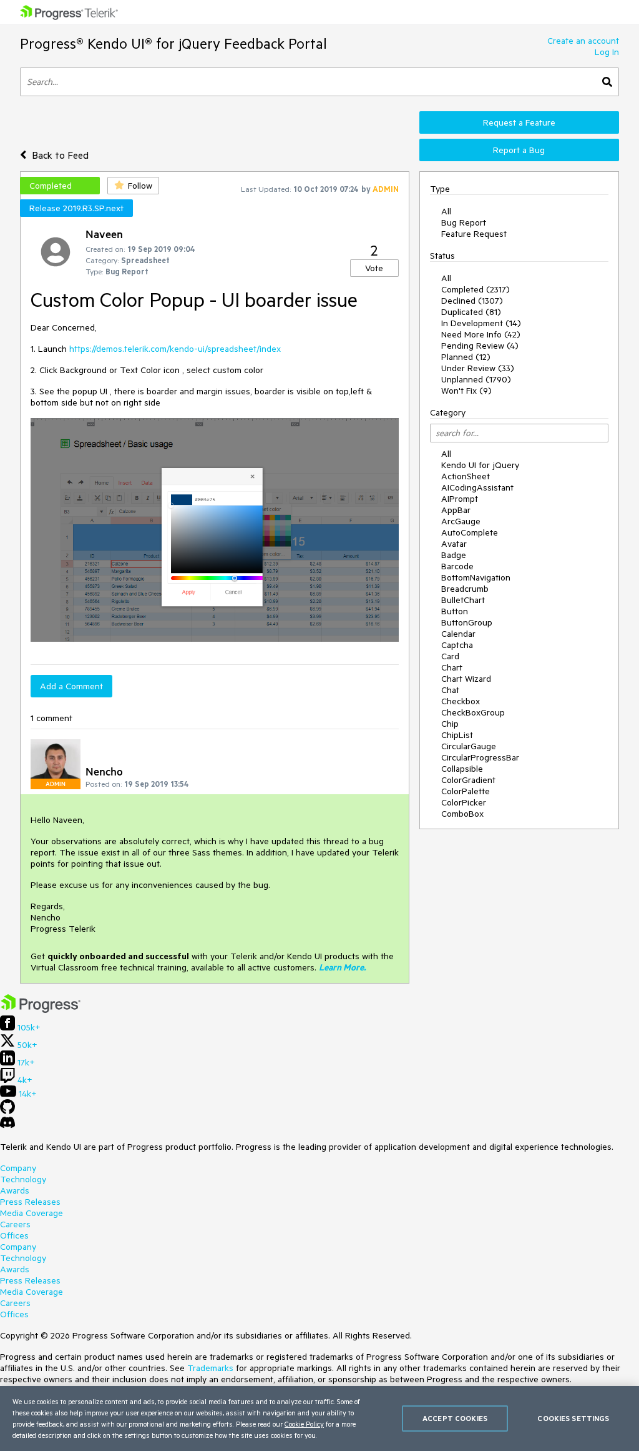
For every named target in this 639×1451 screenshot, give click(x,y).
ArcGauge (460, 521)
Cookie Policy (304, 1424)
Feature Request (474, 233)
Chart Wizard (466, 678)
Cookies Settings (573, 1418)
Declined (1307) (472, 300)
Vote (374, 268)
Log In (607, 51)
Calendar (458, 633)
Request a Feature (519, 122)
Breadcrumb (465, 588)
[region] (319, 1418)
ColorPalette (465, 791)
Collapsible (462, 768)
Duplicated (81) (471, 311)
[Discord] (7, 1125)
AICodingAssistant (477, 487)
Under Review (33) (477, 368)
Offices (14, 1235)
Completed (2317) (475, 289)
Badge (453, 555)
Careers (15, 1224)
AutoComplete (469, 532)
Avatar (454, 543)
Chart (451, 667)
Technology (23, 1179)
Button (454, 611)
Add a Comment (71, 686)
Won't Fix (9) (466, 390)
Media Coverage (31, 1213)
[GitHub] (7, 1111)
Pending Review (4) (480, 345)
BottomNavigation (475, 577)
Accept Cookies (454, 1418)
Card (450, 656)
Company (18, 1168)
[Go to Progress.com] (40, 1009)
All (446, 211)
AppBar (456, 510)
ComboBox (462, 813)
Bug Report (463, 222)
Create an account (583, 40)
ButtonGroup (466, 622)
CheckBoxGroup (473, 712)
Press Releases (30, 1201)
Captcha (457, 645)
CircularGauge (468, 746)
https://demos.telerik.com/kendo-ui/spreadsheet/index (175, 348)
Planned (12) (465, 356)
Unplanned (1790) (476, 379)
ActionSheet (465, 476)
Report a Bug (519, 150)
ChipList (457, 734)
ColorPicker (463, 802)
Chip (450, 723)
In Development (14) (481, 323)
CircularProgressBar (480, 757)
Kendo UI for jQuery (480, 465)
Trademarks (210, 1368)
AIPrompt (459, 498)
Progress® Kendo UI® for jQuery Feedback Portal (173, 43)
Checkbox (460, 701)
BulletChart (463, 600)
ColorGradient (468, 779)
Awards (14, 1190)
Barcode (457, 566)
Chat (450, 690)
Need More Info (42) (480, 334)
